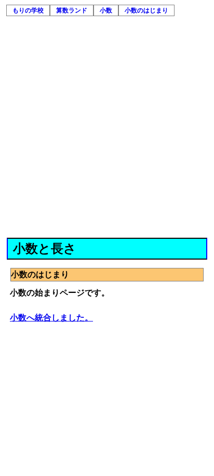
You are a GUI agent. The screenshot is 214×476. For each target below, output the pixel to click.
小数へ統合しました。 (51, 317)
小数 (106, 10)
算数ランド (71, 10)
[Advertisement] (107, 125)
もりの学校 (28, 10)
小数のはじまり (146, 10)
